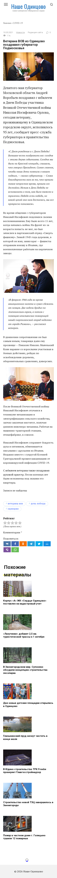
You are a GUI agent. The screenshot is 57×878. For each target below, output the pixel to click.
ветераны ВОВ (15, 503)
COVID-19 (18, 23)
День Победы (38, 503)
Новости (20, 32)
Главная (7, 23)
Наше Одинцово (28, 6)
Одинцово (13, 508)
